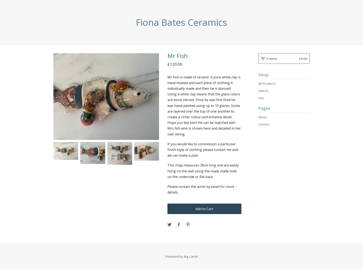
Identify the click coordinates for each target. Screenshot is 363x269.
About (262, 117)
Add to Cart (204, 209)
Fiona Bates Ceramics (181, 22)
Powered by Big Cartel (181, 256)
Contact (264, 124)
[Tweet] (169, 224)
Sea (261, 98)
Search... (264, 90)
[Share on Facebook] (179, 224)
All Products (267, 83)
